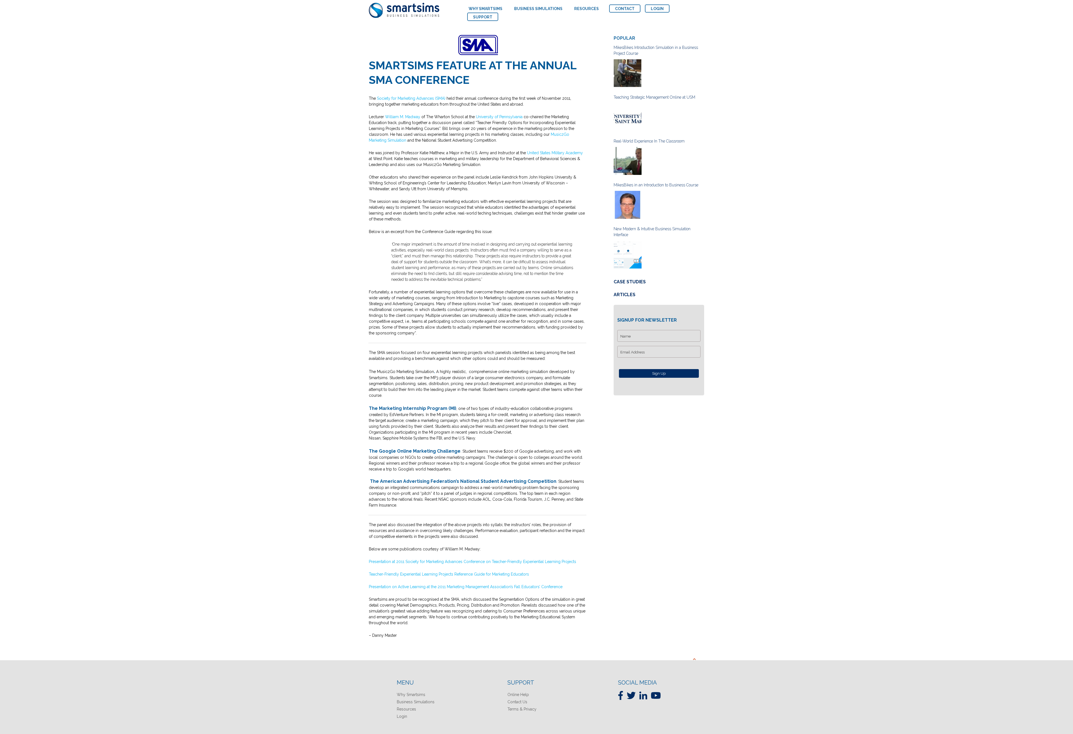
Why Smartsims (411, 694)
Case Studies (630, 281)
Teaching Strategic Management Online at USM (654, 97)
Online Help (518, 694)
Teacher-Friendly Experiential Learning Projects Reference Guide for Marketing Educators (449, 574)
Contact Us (517, 702)
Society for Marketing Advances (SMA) (411, 98)
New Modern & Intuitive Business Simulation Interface (652, 232)
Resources (406, 709)
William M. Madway (402, 117)
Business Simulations (416, 702)
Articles (624, 294)
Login (402, 716)
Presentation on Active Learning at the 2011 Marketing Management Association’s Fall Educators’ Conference (465, 587)
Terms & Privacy (521, 709)
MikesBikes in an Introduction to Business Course (656, 185)
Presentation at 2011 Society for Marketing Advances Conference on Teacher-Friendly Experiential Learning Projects (472, 561)
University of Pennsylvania (499, 117)
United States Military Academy (555, 153)
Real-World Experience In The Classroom (649, 141)
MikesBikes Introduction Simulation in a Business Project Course (656, 50)
